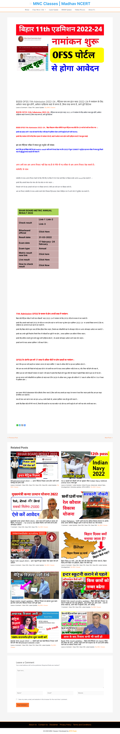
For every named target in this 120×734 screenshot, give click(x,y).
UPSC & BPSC (86, 487)
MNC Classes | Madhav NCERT (61, 3)
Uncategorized (65, 487)
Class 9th (44, 485)
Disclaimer (53, 725)
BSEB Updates (67, 10)
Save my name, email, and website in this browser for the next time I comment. (42, 699)
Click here (44, 254)
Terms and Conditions (82, 725)
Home (27, 10)
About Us (91, 10)
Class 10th (25, 485)
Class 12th (38, 485)
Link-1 (42, 219)
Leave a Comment (21, 107)
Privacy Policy (65, 725)
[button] (45, 9)
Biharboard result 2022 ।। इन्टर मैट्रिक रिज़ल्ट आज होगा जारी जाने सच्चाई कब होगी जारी (35, 482)
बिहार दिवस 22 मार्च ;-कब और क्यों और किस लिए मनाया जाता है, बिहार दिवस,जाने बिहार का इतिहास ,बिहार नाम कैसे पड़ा (84, 562)
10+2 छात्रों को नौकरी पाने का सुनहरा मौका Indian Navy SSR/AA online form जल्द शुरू (84, 482)
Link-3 (42, 224)
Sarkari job (94, 485)
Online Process (80, 10)
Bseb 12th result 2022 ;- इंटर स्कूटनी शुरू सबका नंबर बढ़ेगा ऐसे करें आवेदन (34, 562)
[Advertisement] (60, 87)
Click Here (44, 231)
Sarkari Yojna (101, 485)
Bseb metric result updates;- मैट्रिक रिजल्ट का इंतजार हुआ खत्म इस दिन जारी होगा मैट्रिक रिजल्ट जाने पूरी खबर (34, 602)
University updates (75, 487)
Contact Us (43, 725)
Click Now (44, 265)
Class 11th (31, 107)
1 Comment (14, 527)
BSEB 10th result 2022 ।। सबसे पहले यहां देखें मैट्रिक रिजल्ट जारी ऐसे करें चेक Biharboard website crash (34, 642)
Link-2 (49, 219)
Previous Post (12, 437)
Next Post (109, 437)
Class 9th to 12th (38, 10)
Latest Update (53, 10)
